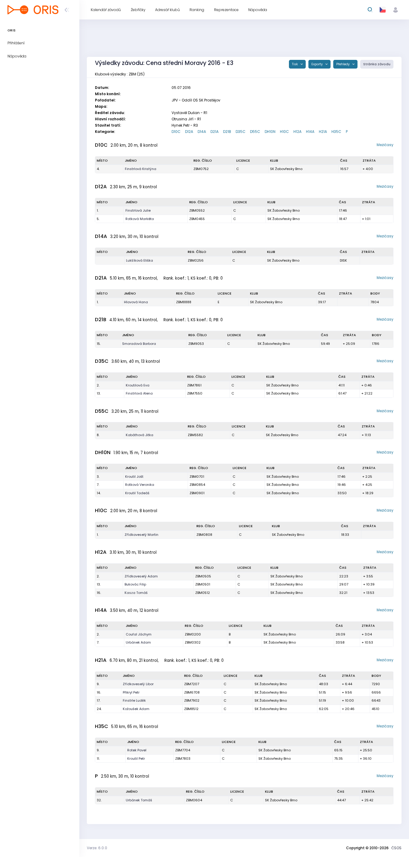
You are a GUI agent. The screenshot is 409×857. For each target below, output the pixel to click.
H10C (284, 131)
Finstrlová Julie (138, 210)
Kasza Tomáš (136, 592)
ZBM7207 (191, 684)
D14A (202, 131)
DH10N (270, 131)
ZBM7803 (182, 758)
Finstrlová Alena (139, 393)
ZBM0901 (197, 493)
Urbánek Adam (138, 642)
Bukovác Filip (135, 584)
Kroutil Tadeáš (137, 493)
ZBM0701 (197, 476)
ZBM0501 (202, 584)
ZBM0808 (204, 534)
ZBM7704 (182, 750)
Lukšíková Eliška (139, 260)
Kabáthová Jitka (139, 435)
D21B (227, 131)
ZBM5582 (195, 435)
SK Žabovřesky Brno (286, 168)
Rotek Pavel (136, 750)
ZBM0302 (193, 642)
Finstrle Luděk (134, 700)
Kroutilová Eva (137, 385)
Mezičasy (385, 144)
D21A (214, 131)
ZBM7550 (194, 393)
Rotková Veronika (139, 484)
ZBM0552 (197, 210)
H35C (336, 131)
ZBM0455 (197, 218)
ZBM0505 (203, 576)
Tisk (295, 64)
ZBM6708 (192, 692)
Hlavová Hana (136, 302)
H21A (323, 131)
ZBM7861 (194, 385)
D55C (255, 131)
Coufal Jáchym (139, 634)
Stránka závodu (376, 64)
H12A (297, 131)
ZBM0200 (193, 634)
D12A (189, 131)
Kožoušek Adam (136, 708)
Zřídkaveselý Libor (138, 684)
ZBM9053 (196, 343)
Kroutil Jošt (134, 476)
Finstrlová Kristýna (140, 168)
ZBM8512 (191, 708)
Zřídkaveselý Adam (141, 576)
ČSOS (396, 847)
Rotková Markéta (139, 218)
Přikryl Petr (131, 692)
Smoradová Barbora (139, 343)
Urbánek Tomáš (139, 800)
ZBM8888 (183, 302)
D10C (176, 131)
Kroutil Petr (136, 758)
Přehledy (343, 64)
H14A (310, 131)
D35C (241, 131)
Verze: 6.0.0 (97, 847)
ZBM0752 (201, 168)
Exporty (317, 64)
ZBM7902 (191, 700)
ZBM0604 (194, 800)
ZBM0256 (196, 260)
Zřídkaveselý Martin (141, 534)
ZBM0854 (197, 484)
